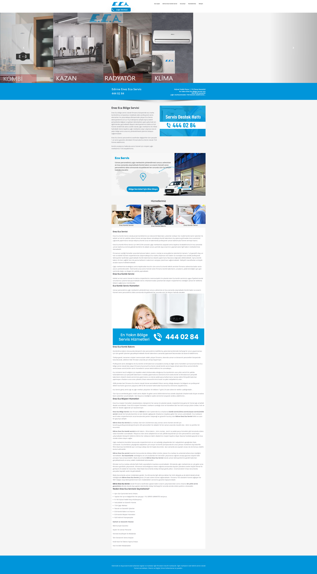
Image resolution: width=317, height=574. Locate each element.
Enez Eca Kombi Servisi (123, 273)
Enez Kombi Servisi (126, 225)
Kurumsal (182, 3)
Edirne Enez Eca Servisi (121, 484)
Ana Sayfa (157, 3)
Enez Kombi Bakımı (158, 226)
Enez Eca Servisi (120, 231)
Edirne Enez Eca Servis (126, 89)
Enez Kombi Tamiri (191, 225)
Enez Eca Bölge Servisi (125, 108)
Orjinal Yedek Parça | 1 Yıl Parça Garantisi (190, 89)
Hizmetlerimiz (192, 3)
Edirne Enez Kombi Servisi (170, 3)
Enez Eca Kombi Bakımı (124, 346)
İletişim (201, 3)
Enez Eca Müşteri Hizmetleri (126, 398)
